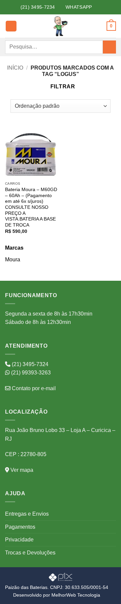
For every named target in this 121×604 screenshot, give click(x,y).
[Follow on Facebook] (95, 7)
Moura (12, 259)
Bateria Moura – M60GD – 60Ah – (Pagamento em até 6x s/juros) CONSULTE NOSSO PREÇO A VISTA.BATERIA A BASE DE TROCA (31, 207)
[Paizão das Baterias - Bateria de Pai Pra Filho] (60, 26)
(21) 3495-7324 (29, 364)
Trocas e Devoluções (30, 552)
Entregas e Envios (27, 514)
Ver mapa (21, 470)
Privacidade (19, 539)
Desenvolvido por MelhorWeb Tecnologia (56, 595)
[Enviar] (109, 47)
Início (15, 68)
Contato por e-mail (33, 388)
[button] (11, 26)
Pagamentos (20, 527)
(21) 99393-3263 (30, 372)
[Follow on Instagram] (102, 7)
